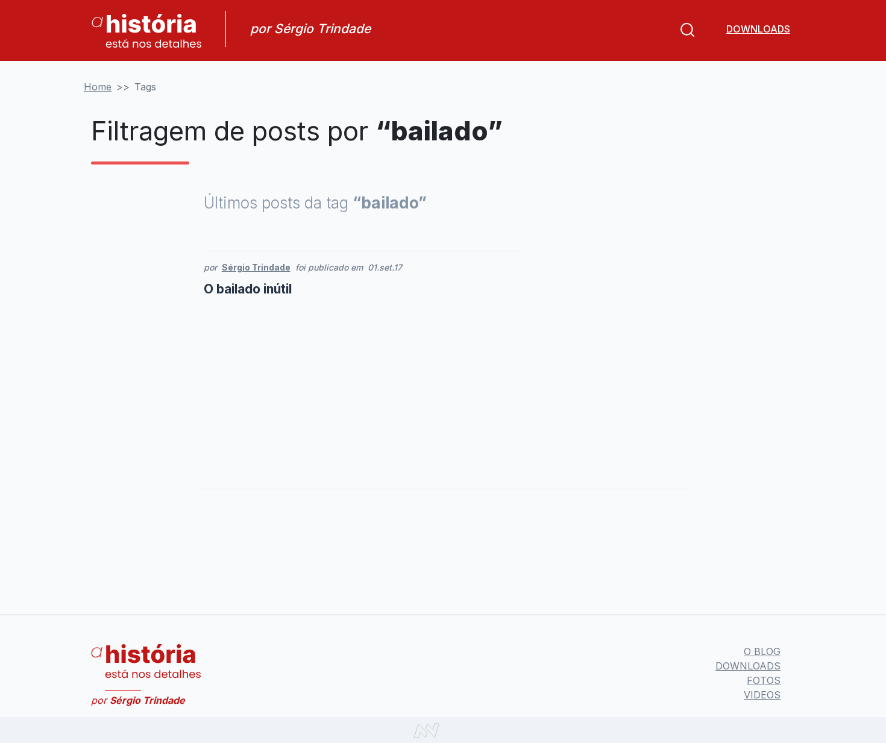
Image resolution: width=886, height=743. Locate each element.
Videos (762, 695)
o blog (762, 651)
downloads (758, 29)
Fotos (764, 680)
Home (98, 87)
